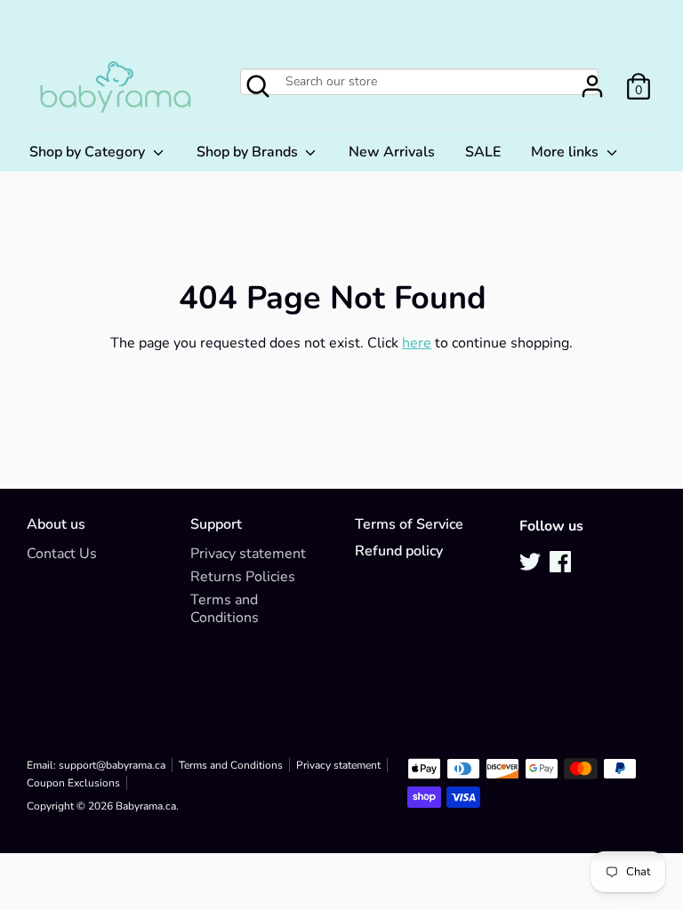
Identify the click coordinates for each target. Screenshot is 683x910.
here (416, 343)
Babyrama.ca (146, 806)
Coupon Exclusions (73, 783)
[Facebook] (562, 563)
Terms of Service (409, 524)
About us (56, 524)
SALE (483, 152)
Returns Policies (242, 577)
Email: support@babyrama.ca (96, 765)
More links (566, 152)
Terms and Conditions (224, 608)
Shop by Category (89, 152)
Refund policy (399, 551)
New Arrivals (392, 152)
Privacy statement (248, 553)
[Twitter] (531, 563)
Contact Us (62, 553)
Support (216, 524)
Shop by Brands (249, 152)
